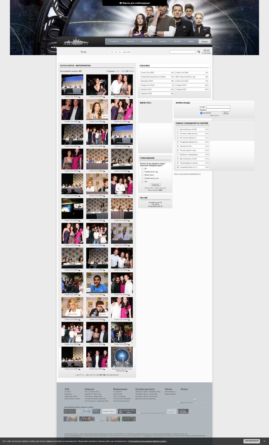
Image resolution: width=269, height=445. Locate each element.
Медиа (191, 41)
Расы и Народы (119, 396)
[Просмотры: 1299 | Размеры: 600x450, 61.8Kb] (122, 342)
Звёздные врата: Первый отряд (147, 392)
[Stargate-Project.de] (171, 413)
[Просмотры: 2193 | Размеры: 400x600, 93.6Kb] (122, 95)
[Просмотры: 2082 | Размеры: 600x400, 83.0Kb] (122, 194)
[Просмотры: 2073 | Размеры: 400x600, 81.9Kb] (72, 169)
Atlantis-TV (89, 394)
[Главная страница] (76, 42)
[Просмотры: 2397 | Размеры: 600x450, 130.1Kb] (72, 194)
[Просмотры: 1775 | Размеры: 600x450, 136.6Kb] (97, 268)
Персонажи (117, 394)
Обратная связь (70, 396)
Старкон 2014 (180, 85)
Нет (145, 181)
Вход (83, 52)
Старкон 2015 (180, 89)
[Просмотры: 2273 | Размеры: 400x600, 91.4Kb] (72, 243)
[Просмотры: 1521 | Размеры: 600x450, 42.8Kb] (72, 317)
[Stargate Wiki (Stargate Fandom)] (150, 413)
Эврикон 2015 (146, 93)
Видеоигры (98, 396)
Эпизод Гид (147, 41)
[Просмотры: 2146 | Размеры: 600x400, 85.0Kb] (97, 144)
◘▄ (79, 97)
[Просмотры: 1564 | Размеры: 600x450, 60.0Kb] (72, 293)
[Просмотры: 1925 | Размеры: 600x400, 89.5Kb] (97, 243)
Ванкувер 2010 (147, 81)
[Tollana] (99, 421)
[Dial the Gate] (95, 413)
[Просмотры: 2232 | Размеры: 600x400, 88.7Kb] (122, 268)
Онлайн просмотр (145, 389)
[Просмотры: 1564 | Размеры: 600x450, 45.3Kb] (97, 317)
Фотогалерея (67, 66)
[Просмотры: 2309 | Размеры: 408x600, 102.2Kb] (122, 119)
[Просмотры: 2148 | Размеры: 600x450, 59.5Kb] (122, 218)
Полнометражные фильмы (95, 399)
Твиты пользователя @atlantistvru (187, 174)
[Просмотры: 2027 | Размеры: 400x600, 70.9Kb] (97, 95)
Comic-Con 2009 (71, 97)
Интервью (89, 396)
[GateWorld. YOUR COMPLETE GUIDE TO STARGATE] (83, 413)
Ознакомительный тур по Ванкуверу (122, 370)
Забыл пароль (214, 115)
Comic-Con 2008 (147, 72)
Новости (130, 41)
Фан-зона (97, 394)
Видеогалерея (170, 394)
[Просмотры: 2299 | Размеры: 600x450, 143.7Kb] (97, 218)
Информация (120, 389)
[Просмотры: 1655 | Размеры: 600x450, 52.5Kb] (97, 194)
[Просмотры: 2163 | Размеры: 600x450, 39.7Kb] (97, 119)
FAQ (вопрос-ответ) (72, 399)
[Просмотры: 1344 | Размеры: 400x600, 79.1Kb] (122, 317)
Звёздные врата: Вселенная (146, 396)
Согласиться (251, 441)
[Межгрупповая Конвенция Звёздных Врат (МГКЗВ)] (69, 421)
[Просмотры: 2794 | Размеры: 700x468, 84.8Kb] (122, 367)
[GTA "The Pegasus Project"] (128, 421)
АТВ (66, 389)
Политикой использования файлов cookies (147, 441)
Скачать (162, 41)
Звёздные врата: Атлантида (146, 394)
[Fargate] (112, 421)
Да (145, 168)
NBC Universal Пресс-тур (185, 77)
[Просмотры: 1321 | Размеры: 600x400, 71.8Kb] (97, 342)
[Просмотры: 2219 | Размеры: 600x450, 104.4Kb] (72, 218)
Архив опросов (160, 188)
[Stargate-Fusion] (182, 413)
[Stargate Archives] (108, 413)
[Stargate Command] (69, 413)
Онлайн (177, 41)
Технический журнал (121, 401)
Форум (205, 41)
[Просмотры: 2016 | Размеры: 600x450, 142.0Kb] (122, 144)
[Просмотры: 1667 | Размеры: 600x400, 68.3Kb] (97, 367)
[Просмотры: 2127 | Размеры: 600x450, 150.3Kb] (72, 268)
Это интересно (91, 401)
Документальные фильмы (145, 399)
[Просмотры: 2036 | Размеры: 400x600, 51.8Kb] (72, 119)
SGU (97, 392)
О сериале (114, 41)
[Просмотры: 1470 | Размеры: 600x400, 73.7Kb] (122, 293)
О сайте (67, 392)
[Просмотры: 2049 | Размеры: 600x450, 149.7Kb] (122, 169)
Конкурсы (68, 394)
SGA (91, 392)
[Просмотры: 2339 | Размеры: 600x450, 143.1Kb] (72, 95)
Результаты (149, 188)
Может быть (149, 175)
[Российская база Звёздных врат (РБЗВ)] (86, 421)
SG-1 (87, 392)
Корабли (127, 399)
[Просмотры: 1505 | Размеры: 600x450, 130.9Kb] (72, 367)
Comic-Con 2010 (181, 81)
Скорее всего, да (151, 172)
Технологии (117, 399)
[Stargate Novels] (126, 413)
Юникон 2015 (146, 89)
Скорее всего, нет (151, 178)
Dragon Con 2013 (147, 85)
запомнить (207, 113)
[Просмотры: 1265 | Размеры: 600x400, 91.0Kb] (72, 342)
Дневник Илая (103, 401)
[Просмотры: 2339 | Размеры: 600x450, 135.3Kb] (72, 144)
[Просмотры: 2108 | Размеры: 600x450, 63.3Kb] (97, 169)
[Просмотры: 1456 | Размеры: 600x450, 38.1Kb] (97, 293)
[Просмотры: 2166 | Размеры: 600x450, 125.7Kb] (122, 243)
